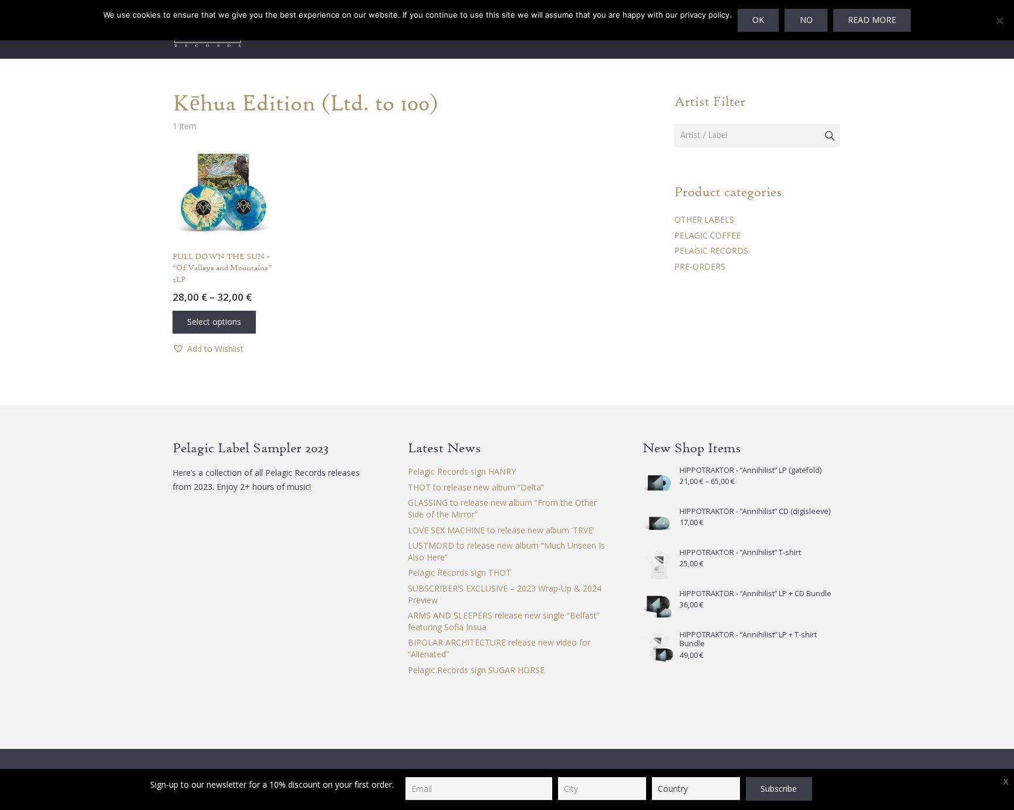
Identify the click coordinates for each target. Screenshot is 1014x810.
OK (758, 19)
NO (806, 19)
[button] (208, 349)
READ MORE (872, 19)
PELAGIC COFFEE (707, 235)
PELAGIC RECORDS (711, 250)
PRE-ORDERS (699, 266)
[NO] (999, 20)
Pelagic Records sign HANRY (462, 471)
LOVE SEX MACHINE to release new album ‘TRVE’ (501, 530)
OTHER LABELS (704, 219)
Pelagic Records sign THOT (459, 572)
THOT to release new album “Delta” (476, 487)
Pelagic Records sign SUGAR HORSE (476, 669)
